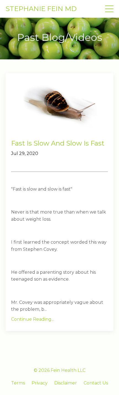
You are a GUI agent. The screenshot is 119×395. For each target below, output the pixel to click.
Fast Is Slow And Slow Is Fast (57, 143)
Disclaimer (65, 383)
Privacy (40, 383)
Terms (18, 383)
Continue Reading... (32, 319)
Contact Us (96, 383)
